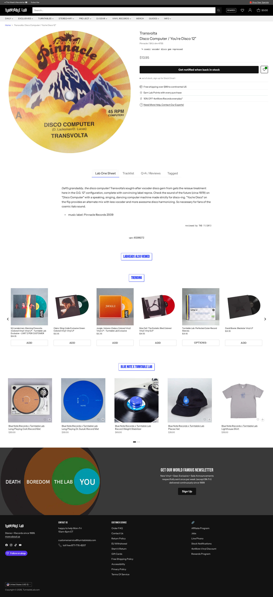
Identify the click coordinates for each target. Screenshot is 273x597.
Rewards (231, 10)
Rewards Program (200, 553)
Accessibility (118, 564)
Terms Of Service (120, 574)
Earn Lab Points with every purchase (163, 92)
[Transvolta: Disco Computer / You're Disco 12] (69, 92)
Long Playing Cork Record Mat (25, 428)
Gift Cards (116, 553)
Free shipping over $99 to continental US (165, 86)
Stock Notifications (201, 543)
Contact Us (117, 533)
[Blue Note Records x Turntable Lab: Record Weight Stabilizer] (136, 400)
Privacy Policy (118, 569)
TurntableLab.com (31, 589)
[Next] (268, 406)
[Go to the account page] (250, 10)
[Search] (218, 10)
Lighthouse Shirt (230, 428)
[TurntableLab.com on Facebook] (6, 545)
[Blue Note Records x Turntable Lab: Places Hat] (190, 400)
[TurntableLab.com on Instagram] (11, 545)
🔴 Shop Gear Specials (259, 2)
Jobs (193, 533)
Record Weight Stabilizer (128, 428)
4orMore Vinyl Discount (203, 548)
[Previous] (5, 406)
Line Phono (197, 538)
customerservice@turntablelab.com (77, 540)
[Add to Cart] (49, 419)
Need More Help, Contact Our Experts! (164, 104)
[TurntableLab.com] (16, 10)
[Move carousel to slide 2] (138, 441)
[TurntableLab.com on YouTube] (20, 545)
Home (8, 25)
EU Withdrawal (119, 543)
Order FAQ (117, 528)
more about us (12, 536)
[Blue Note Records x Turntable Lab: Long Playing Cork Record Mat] (30, 400)
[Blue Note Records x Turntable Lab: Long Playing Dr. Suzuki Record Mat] (83, 400)
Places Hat (174, 428)
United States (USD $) (19, 584)
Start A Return (119, 548)
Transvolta (148, 33)
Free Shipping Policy (122, 559)
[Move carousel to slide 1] (134, 441)
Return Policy (118, 538)
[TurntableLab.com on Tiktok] (15, 545)
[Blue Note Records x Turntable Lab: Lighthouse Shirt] (243, 400)
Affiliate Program (200, 528)
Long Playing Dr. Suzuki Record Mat (80, 428)
